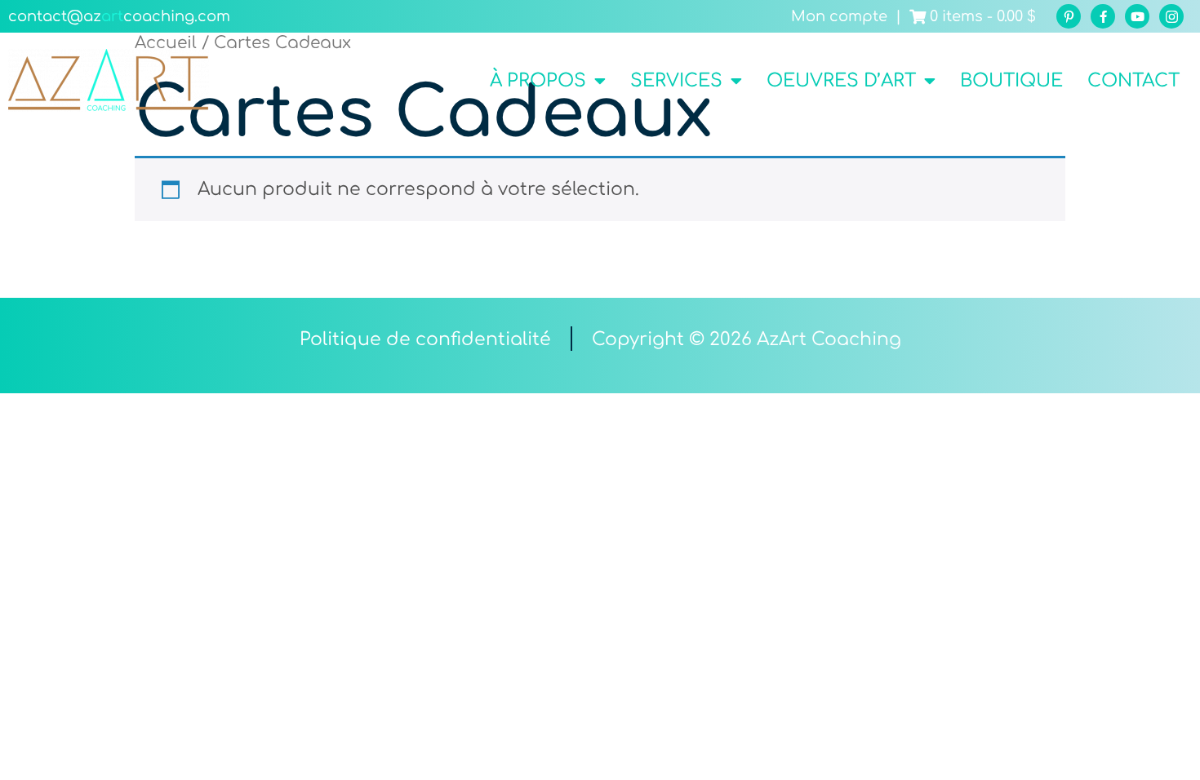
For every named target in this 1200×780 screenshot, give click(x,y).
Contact (1133, 81)
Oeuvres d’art (841, 81)
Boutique (1011, 81)
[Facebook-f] (1103, 16)
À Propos (538, 81)
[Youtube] (1137, 16)
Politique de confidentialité (425, 339)
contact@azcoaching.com (119, 16)
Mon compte (839, 16)
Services (676, 81)
